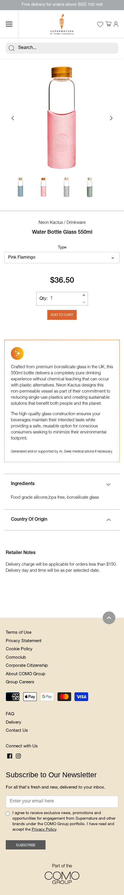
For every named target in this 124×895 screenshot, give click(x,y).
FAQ (10, 714)
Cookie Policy (19, 649)
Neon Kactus (51, 223)
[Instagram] (18, 756)
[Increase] (84, 295)
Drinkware (76, 223)
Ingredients (23, 484)
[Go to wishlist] (100, 24)
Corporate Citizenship (27, 666)
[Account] (116, 24)
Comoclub (16, 658)
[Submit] (11, 48)
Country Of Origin (29, 520)
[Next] (111, 118)
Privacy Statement (24, 641)
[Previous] (13, 118)
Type (62, 248)
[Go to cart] (108, 24)
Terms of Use (18, 633)
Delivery (13, 722)
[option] (62, 118)
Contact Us (17, 731)
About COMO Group (25, 674)
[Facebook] (9, 756)
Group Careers (20, 682)
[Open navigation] (9, 24)
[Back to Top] (109, 617)
